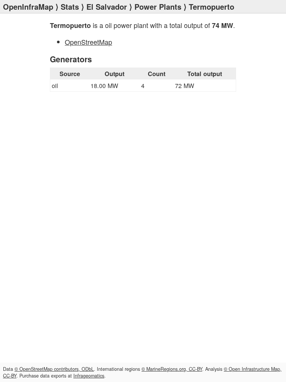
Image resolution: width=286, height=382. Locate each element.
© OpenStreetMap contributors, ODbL (54, 369)
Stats (70, 6)
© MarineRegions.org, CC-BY (172, 369)
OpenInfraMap (28, 6)
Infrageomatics (88, 375)
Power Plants (157, 6)
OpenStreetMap (88, 42)
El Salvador (106, 6)
